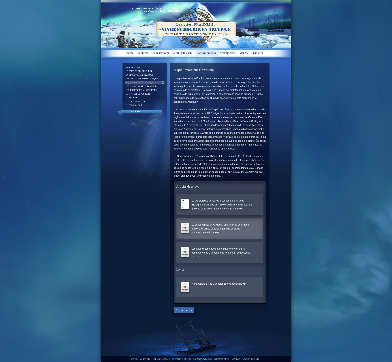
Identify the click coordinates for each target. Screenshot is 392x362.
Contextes (142, 53)
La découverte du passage (140, 75)
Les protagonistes (135, 101)
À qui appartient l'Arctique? (140, 82)
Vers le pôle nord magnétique (142, 78)
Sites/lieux (131, 97)
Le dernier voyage (160, 53)
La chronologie (134, 105)
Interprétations (228, 53)
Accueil (129, 53)
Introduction (133, 67)
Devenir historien (251, 359)
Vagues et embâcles (207, 53)
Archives (243, 53)
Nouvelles (258, 53)
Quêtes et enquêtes (182, 53)
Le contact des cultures (139, 71)
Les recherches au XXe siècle (141, 90)
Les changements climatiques (142, 86)
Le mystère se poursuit (138, 94)
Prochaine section (183, 310)
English (135, 111)
